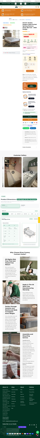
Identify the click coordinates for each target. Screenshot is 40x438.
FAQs (21, 389)
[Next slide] (21, 189)
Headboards (14, 401)
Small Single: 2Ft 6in (5, 213)
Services (13, 403)
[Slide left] (4, 49)
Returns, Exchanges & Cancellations (33, 403)
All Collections (22, 404)
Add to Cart (32, 98)
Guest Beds (14, 394)
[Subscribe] (16, 427)
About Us (22, 394)
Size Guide (22, 396)
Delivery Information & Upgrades (31, 399)
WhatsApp (27, 128)
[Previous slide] (19, 189)
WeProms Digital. (29, 435)
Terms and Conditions (31, 395)
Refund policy (31, 389)
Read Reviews (28, 19)
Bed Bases (13, 396)
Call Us (33, 128)
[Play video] (13, 172)
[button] (1, 7)
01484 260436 (30, 125)
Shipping (29, 50)
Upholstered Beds (15, 389)
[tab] (25, 59)
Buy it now (30, 119)
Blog (12, 408)
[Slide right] (8, 49)
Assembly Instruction (22, 402)
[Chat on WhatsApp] (37, 432)
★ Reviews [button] (39, 220)
